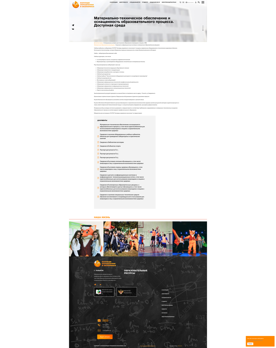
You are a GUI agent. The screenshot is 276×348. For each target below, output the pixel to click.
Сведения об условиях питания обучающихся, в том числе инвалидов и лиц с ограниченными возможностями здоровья (121, 162)
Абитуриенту (123, 2)
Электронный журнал (169, 2)
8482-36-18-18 (106, 324)
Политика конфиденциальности (147, 345)
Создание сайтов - (175, 345)
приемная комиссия (105, 320)
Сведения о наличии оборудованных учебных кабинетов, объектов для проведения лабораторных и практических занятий (120, 136)
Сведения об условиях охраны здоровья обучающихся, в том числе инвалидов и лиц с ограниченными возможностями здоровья (121, 169)
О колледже (114, 2)
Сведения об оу (155, 2)
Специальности (135, 2)
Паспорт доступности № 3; (109, 157)
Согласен (250, 343)
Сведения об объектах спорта (110, 146)
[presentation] (138, 301)
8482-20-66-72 (106, 326)
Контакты (164, 312)
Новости (164, 309)
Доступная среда (98, 43)
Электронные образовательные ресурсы (104, 45)
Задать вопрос (105, 337)
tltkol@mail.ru (107, 330)
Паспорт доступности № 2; (109, 154)
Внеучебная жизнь (167, 305)
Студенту (145, 2)
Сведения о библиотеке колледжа (112, 142)
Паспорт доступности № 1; (109, 150)
